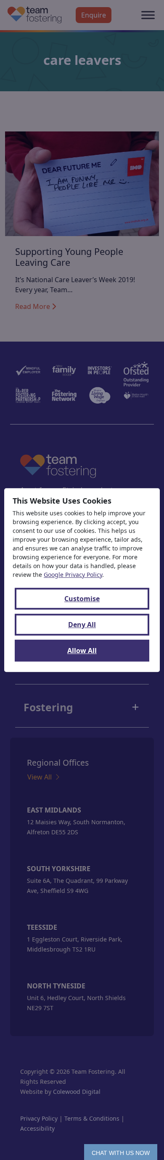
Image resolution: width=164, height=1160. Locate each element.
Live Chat (120, 1152)
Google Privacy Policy (73, 575)
